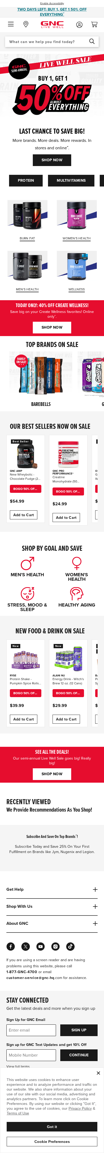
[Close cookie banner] (98, 1073)
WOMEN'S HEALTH (77, 238)
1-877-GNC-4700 (21, 972)
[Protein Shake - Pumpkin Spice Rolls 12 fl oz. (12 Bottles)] (25, 658)
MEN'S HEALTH (27, 289)
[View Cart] (96, 23)
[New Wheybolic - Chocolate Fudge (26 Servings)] (25, 454)
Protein (26, 180)
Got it (52, 1127)
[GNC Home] (52, 24)
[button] (11, 24)
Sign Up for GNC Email (25, 1020)
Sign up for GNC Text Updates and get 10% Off (46, 1044)
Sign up (78, 1030)
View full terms (18, 1067)
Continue (79, 1055)
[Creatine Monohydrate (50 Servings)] (68, 454)
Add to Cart (23, 515)
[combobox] (52, 41)
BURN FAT (27, 238)
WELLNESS (77, 289)
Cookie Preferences (52, 1141)
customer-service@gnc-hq (30, 978)
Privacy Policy (80, 1108)
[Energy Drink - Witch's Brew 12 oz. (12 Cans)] (68, 658)
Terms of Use (18, 1113)
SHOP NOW (52, 160)
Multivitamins (71, 180)
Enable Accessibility (52, 3)
